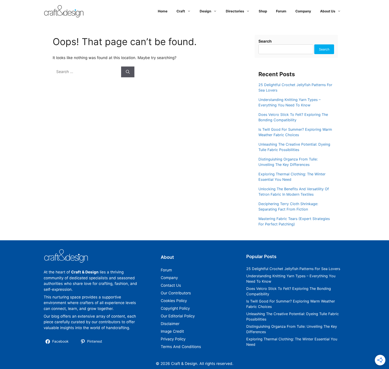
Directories (235, 11)
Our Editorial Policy (178, 316)
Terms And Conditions (181, 346)
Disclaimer (170, 323)
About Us (327, 11)
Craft (180, 11)
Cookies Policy (174, 300)
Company (303, 11)
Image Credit (172, 331)
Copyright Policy (175, 308)
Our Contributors (176, 293)
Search (265, 41)
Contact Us (171, 285)
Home (162, 11)
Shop (263, 11)
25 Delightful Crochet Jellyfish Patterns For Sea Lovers (293, 268)
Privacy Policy (173, 339)
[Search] (127, 71)
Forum (281, 11)
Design (205, 11)
